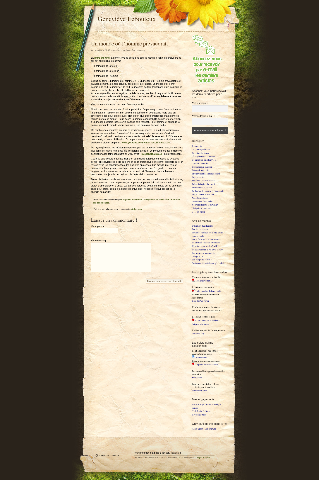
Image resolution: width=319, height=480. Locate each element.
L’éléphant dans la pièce (202, 225)
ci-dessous (136, 209)
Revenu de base (199, 414)
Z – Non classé (198, 211)
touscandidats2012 (151, 153)
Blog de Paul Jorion (200, 300)
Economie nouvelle (200, 170)
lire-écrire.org (198, 333)
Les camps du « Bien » (202, 259)
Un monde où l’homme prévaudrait (129, 43)
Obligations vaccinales (201, 208)
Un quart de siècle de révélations (206, 242)
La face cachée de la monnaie (208, 291)
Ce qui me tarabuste (200, 153)
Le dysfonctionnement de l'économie (208, 191)
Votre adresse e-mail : (203, 116)
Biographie (197, 146)
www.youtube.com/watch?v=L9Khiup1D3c (146, 142)
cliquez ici (175, 452)
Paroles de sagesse (200, 229)
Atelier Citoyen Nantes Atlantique (206, 404)
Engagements (198, 177)
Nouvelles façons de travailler (205, 204)
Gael (181, 458)
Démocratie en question (202, 166)
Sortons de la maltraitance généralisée (208, 263)
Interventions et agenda (202, 187)
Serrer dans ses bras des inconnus (207, 239)
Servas (195, 407)
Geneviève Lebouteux (127, 18)
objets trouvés (203, 458)
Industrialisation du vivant (203, 184)
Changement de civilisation (156, 200)
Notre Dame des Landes (202, 201)
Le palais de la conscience (206, 364)
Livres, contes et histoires (203, 194)
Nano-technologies (200, 197)
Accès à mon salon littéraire (204, 428)
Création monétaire (200, 163)
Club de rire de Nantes (201, 411)
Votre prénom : (200, 103)
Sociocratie (197, 377)
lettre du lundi (102, 57)
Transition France (199, 390)
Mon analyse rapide (203, 280)
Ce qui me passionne (131, 200)
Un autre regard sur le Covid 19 (205, 246)
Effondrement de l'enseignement (206, 173)
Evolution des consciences (203, 180)
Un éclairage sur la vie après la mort (207, 249)
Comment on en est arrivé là (204, 159)
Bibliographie (201, 357)
